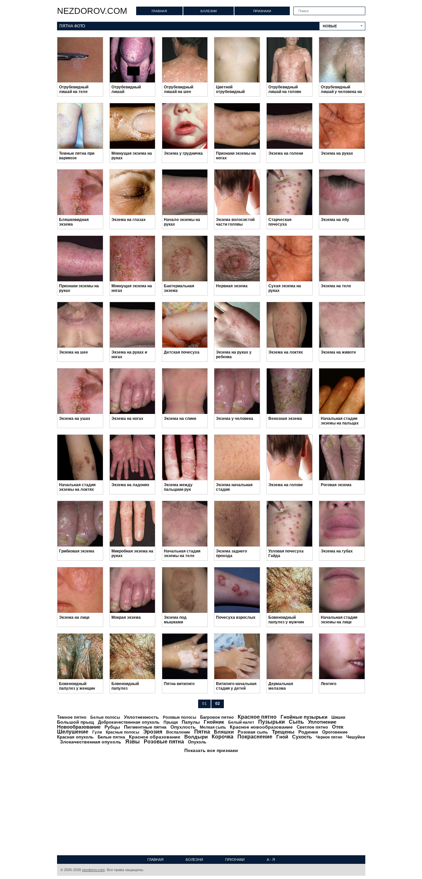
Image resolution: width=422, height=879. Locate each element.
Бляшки (224, 732)
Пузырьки (271, 722)
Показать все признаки (211, 750)
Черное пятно (329, 737)
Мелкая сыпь (213, 727)
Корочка (222, 736)
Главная (159, 11)
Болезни (208, 11)
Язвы (132, 741)
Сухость (302, 736)
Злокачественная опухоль (90, 741)
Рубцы (112, 727)
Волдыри (196, 736)
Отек (338, 727)
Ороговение (334, 732)
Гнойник (214, 722)
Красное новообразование (261, 727)
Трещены (283, 732)
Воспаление (178, 732)
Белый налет (241, 722)
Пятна (202, 732)
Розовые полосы (179, 717)
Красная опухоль (75, 737)
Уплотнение (322, 722)
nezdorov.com (92, 11)
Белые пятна (111, 737)
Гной (282, 736)
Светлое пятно (312, 727)
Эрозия (152, 732)
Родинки (308, 732)
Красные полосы (122, 732)
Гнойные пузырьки (304, 717)
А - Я (271, 860)
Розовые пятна (164, 741)
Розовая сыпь (253, 732)
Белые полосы (105, 717)
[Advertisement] (211, 802)
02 (217, 703)
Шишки (338, 717)
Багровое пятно (217, 717)
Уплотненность (141, 717)
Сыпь (296, 722)
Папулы (191, 722)
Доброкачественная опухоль (129, 722)
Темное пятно (71, 717)
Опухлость (183, 727)
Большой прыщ (75, 722)
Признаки (262, 11)
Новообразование (79, 727)
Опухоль (197, 741)
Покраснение (254, 736)
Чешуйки (355, 737)
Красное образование (154, 736)
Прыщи (171, 722)
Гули (97, 732)
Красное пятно (257, 717)
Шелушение (72, 732)
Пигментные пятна (145, 727)
